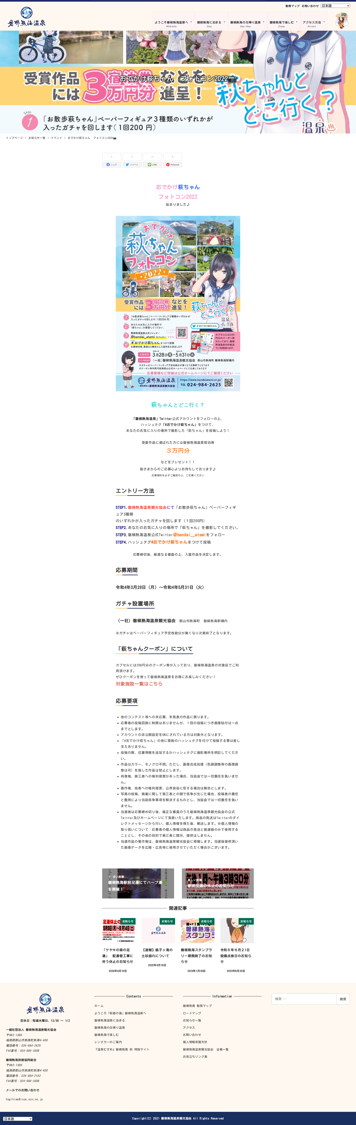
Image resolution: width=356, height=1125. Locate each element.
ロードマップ (192, 1013)
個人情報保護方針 (195, 1042)
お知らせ (206, 88)
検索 (343, 999)
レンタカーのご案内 (108, 1042)
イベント (185, 88)
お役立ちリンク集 (195, 1056)
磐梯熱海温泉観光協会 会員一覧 (206, 1049)
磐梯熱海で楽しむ (106, 1034)
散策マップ (293, 6)
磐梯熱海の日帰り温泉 (109, 1027)
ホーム (98, 1005)
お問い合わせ (310, 6)
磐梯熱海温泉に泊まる (109, 1020)
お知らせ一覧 (192, 1020)
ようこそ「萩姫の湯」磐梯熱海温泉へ (120, 1013)
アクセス (189, 1027)
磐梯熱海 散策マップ (197, 1005)
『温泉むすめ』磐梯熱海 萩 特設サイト (121, 1049)
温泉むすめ (228, 88)
